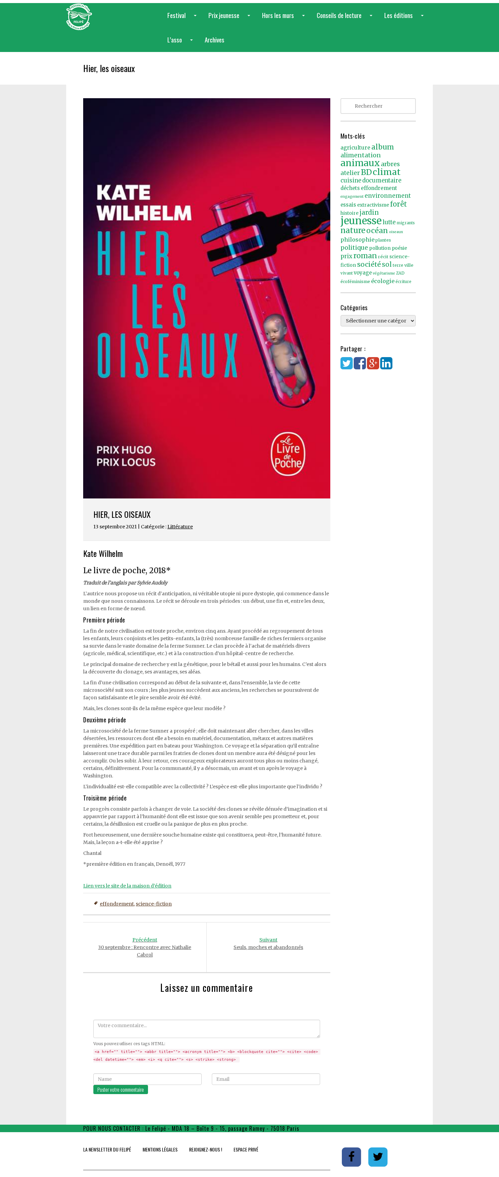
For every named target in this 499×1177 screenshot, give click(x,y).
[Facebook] (360, 367)
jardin (369, 212)
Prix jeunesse (230, 19)
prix (346, 256)
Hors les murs (285, 19)
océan (377, 230)
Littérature (180, 527)
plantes (383, 240)
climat (387, 171)
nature (352, 230)
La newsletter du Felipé (107, 1149)
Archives (214, 39)
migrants (406, 223)
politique (354, 247)
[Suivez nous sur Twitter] (378, 1156)
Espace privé (246, 1149)
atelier (350, 173)
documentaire (381, 180)
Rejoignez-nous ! (205, 1149)
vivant (346, 273)
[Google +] (373, 367)
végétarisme (384, 273)
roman (365, 255)
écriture (403, 281)
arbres (390, 164)
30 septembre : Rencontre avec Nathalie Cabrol (144, 947)
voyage (363, 273)
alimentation (360, 155)
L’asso (181, 43)
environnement (388, 195)
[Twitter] (346, 367)
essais (348, 205)
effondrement (117, 904)
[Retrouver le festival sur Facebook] (352, 1156)
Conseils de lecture (346, 19)
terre (398, 265)
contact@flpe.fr (320, 1128)
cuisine (350, 180)
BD (366, 172)
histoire (349, 213)
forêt (398, 204)
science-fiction (154, 904)
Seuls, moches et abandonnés (268, 943)
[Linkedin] (386, 367)
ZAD (400, 273)
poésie (399, 248)
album (382, 147)
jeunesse (361, 220)
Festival (183, 19)
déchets (350, 188)
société (369, 264)
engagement (352, 196)
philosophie (357, 239)
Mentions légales (160, 1149)
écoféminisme (355, 281)
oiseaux (396, 232)
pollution (380, 248)
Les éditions (405, 19)
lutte (389, 222)
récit (383, 257)
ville (408, 265)
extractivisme (373, 205)
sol (387, 264)
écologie (382, 281)
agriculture (355, 147)
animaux (360, 163)
